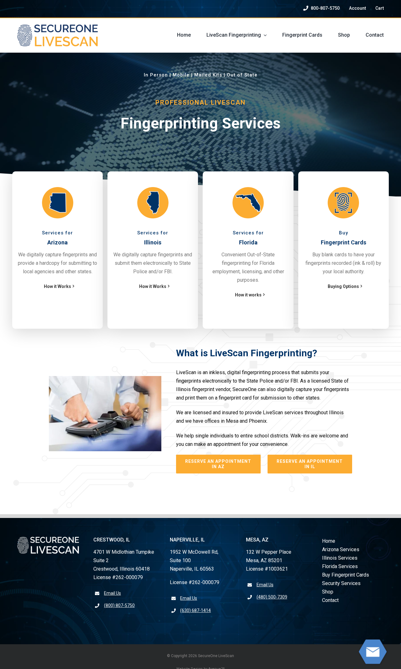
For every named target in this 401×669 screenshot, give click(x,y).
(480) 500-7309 (272, 596)
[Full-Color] (57, 27)
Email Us (112, 593)
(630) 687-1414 (195, 610)
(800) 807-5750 (119, 605)
